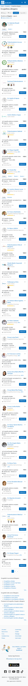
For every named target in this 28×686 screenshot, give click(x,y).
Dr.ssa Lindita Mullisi (13, 406)
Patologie (17, 633)
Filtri (10, 12)
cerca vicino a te (7, 18)
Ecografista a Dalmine (9, 586)
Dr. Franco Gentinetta (14, 212)
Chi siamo (4, 629)
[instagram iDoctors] (9, 671)
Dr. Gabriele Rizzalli (13, 23)
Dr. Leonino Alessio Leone (15, 189)
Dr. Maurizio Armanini (14, 498)
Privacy (3, 638)
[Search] (22, 2)
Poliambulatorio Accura (14, 42)
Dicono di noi (4, 631)
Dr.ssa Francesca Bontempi (12, 536)
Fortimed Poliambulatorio (15, 81)
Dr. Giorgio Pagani (13, 553)
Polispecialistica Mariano (15, 61)
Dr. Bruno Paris (11, 463)
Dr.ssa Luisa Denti (12, 337)
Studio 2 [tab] (10, 29)
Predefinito (16, 12)
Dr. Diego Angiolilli (13, 150)
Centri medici (18, 638)
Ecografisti (7, 6)
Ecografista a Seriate (9, 581)
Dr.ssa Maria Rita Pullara (14, 390)
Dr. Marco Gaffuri (12, 228)
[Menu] (25, 2)
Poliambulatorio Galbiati (14, 131)
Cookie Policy (18, 629)
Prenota (22, 36)
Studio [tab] (3, 197)
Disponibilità (22, 12)
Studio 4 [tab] (22, 176)
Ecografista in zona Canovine (11, 595)
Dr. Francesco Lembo (13, 354)
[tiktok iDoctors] (22, 671)
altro (19, 152)
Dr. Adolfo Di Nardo (13, 98)
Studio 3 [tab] (16, 176)
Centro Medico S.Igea (14, 115)
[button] (10, 45)
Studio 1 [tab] (4, 29)
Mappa (4, 12)
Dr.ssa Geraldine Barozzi (14, 482)
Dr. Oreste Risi (11, 170)
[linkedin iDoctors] (18, 671)
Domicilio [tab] (9, 197)
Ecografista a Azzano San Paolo (12, 583)
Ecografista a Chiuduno (10, 588)
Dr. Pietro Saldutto (13, 321)
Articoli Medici (18, 636)
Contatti (17, 631)
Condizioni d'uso (5, 636)
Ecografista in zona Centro (11, 597)
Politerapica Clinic (13, 282)
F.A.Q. (3, 633)
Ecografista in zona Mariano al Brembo (14, 599)
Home (2, 6)
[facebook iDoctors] (5, 671)
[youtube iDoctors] (14, 671)
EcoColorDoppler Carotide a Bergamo (14, 618)
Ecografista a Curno (9, 584)
